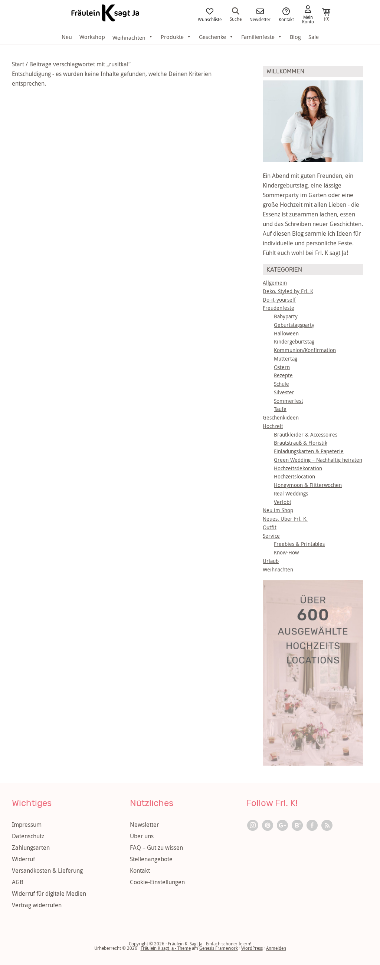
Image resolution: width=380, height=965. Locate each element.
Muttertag (285, 358)
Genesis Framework (218, 948)
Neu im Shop (278, 510)
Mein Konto (308, 19)
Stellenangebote (151, 859)
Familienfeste (258, 36)
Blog (295, 36)
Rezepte (283, 375)
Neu (67, 36)
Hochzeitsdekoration (298, 468)
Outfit (269, 527)
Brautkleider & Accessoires (305, 434)
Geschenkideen (281, 417)
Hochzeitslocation (294, 476)
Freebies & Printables (299, 543)
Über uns (142, 836)
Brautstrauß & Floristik (300, 442)
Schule (281, 383)
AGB (17, 882)
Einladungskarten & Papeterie (309, 451)
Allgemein (275, 282)
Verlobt (282, 501)
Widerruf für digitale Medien (49, 893)
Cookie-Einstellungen (157, 882)
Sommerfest (288, 400)
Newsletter (260, 18)
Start (18, 64)
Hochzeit (273, 426)
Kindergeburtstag (294, 341)
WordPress (252, 948)
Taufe (280, 408)
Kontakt (286, 18)
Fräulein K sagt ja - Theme (166, 948)
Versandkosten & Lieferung (47, 870)
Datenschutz (28, 836)
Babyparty (286, 316)
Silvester (284, 392)
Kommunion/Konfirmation (305, 350)
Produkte (172, 36)
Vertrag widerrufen (37, 905)
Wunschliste (210, 18)
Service (271, 535)
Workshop (92, 36)
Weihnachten (278, 569)
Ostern (282, 367)
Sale (313, 36)
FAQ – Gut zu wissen (156, 847)
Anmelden (276, 948)
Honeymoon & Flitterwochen (308, 484)
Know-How (286, 552)
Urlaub (271, 560)
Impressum (27, 824)
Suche (236, 18)
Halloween (286, 333)
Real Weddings (291, 493)
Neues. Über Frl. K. (285, 518)
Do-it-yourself (279, 299)
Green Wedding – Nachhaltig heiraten (318, 459)
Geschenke (212, 36)
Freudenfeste (278, 307)
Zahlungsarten (31, 847)
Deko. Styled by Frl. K (288, 291)
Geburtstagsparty (294, 324)
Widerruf (23, 859)
